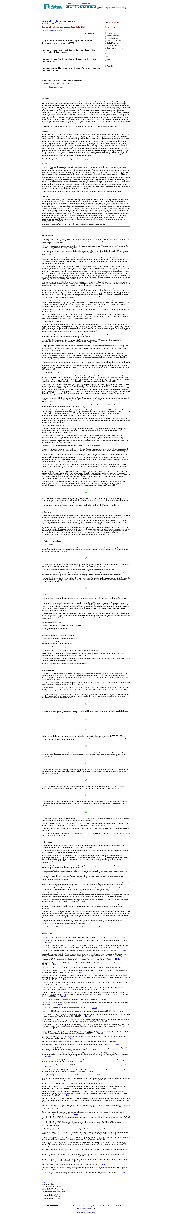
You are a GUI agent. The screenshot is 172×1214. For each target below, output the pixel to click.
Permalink (110, 66)
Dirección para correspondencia (55, 1183)
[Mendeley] (106, 60)
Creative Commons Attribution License (114, 1206)
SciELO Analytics (112, 27)
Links (124, 937)
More (108, 60)
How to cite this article (114, 41)
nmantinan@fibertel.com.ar (56, 1192)
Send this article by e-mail (115, 48)
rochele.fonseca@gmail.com (86, 1212)
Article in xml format (113, 36)
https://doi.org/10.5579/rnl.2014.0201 (52, 30)
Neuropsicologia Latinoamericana (58, 21)
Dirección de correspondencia (52, 87)
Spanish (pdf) (111, 33)
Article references (112, 38)
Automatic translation (113, 45)
